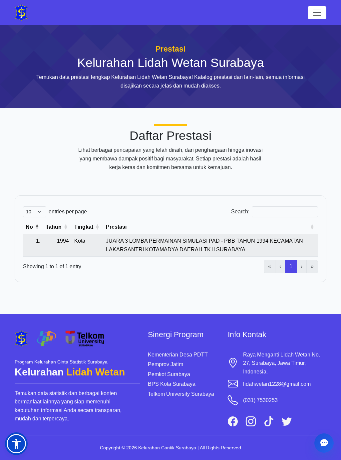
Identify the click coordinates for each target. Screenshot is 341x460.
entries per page (68, 211)
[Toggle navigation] (317, 12)
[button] (16, 443)
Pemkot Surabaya (169, 374)
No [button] (29, 227)
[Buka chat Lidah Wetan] (324, 443)
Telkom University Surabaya (181, 394)
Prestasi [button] (116, 227)
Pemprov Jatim (165, 364)
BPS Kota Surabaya (171, 384)
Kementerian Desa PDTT (178, 354)
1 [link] (290, 266)
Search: (240, 211)
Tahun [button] (54, 227)
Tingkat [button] (83, 227)
